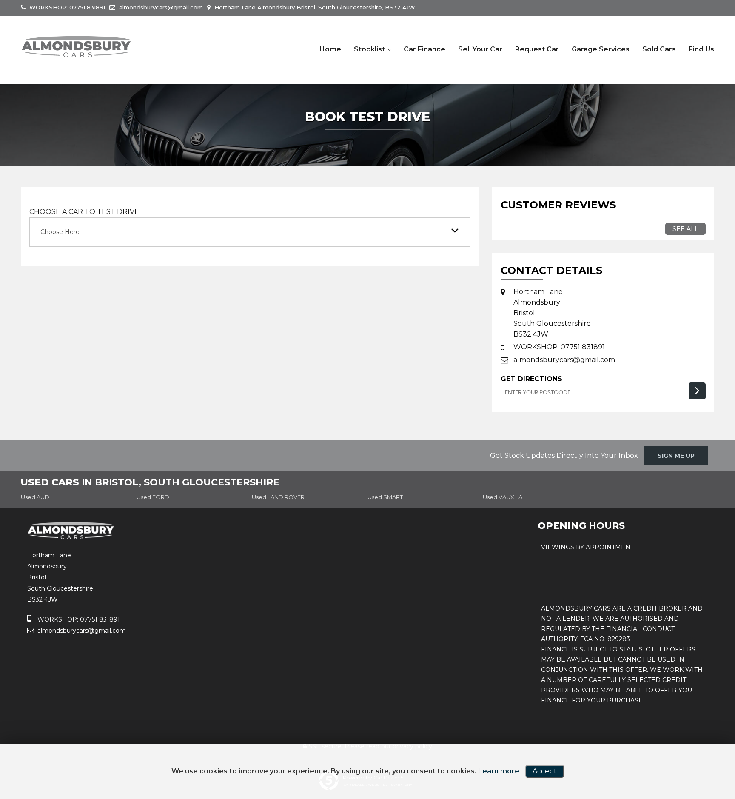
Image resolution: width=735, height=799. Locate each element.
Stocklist (369, 49)
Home (330, 49)
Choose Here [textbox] (60, 232)
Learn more (498, 771)
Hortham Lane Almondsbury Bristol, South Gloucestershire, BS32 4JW (314, 7)
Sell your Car (480, 49)
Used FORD (153, 497)
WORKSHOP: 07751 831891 (66, 7)
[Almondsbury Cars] (76, 47)
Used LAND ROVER (278, 497)
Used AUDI (36, 497)
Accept (545, 771)
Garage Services (601, 49)
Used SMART (385, 497)
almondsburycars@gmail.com (160, 7)
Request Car (537, 49)
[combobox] (249, 232)
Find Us (701, 49)
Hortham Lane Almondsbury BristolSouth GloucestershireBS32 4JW (552, 313)
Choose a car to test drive (84, 212)
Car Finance (424, 49)
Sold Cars (659, 49)
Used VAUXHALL (505, 497)
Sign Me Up (676, 455)
